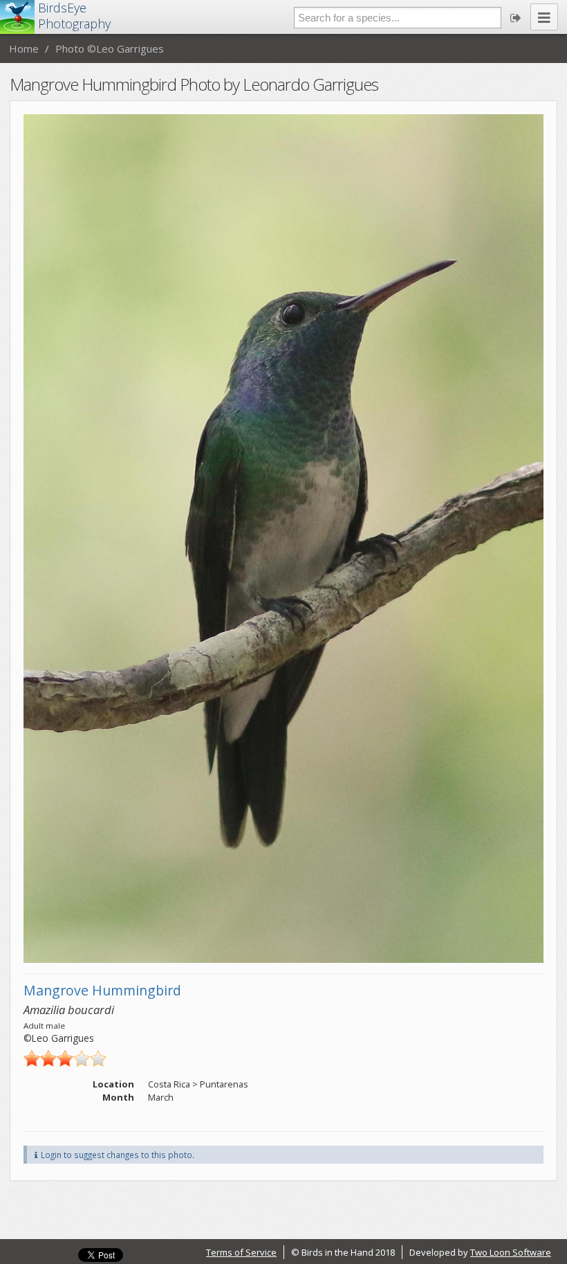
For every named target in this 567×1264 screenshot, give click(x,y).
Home (24, 48)
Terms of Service (241, 1252)
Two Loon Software (510, 1252)
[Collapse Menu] (544, 16)
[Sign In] (515, 16)
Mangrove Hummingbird (102, 990)
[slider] (65, 1058)
